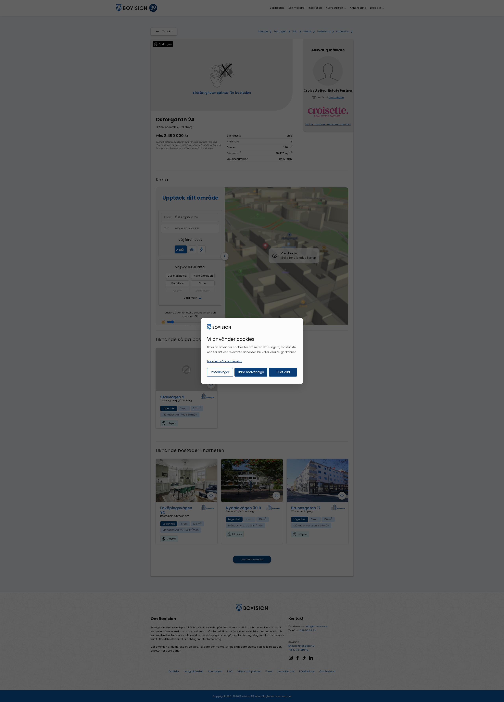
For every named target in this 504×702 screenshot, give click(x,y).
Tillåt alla (283, 372)
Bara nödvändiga (251, 372)
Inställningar (220, 372)
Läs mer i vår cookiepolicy (224, 361)
